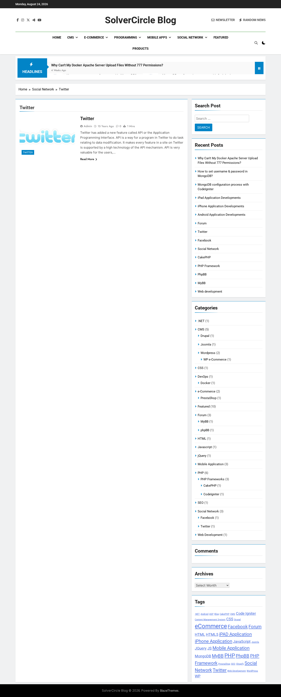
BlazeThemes (169, 690)
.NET (201, 321)
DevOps (203, 376)
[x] (28, 20)
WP (197, 676)
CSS (200, 368)
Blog (216, 614)
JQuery (201, 648)
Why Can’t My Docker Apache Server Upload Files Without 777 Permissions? (107, 65)
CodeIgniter (211, 494)
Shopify (240, 664)
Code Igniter (246, 613)
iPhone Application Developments (221, 206)
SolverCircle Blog (140, 20)
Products (140, 48)
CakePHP (204, 257)
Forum (202, 223)
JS (209, 648)
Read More (87, 159)
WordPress (252, 671)
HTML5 (212, 635)
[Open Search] (256, 43)
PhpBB (202, 274)
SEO (200, 503)
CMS (70, 37)
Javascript (205, 447)
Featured (221, 37)
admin (88, 126)
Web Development (210, 535)
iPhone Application (213, 641)
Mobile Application (211, 464)
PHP (201, 473)
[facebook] (17, 20)
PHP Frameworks (212, 479)
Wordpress (208, 353)
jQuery (202, 456)
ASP (211, 614)
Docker (205, 383)
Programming (125, 37)
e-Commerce (94, 37)
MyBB (202, 283)
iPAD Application (235, 634)
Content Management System (210, 619)
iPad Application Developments (219, 198)
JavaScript (242, 642)
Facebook (204, 240)
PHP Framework (209, 266)
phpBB (205, 430)
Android (204, 614)
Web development (210, 291)
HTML (202, 438)
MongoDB (203, 656)
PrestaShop (208, 398)
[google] (33, 20)
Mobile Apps (157, 37)
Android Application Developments (221, 215)
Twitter (28, 152)
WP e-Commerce (214, 359)
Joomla (206, 344)
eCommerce (211, 626)
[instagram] (22, 20)
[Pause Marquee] (259, 68)
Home (56, 37)
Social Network (190, 37)
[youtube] (39, 20)
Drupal (205, 336)
